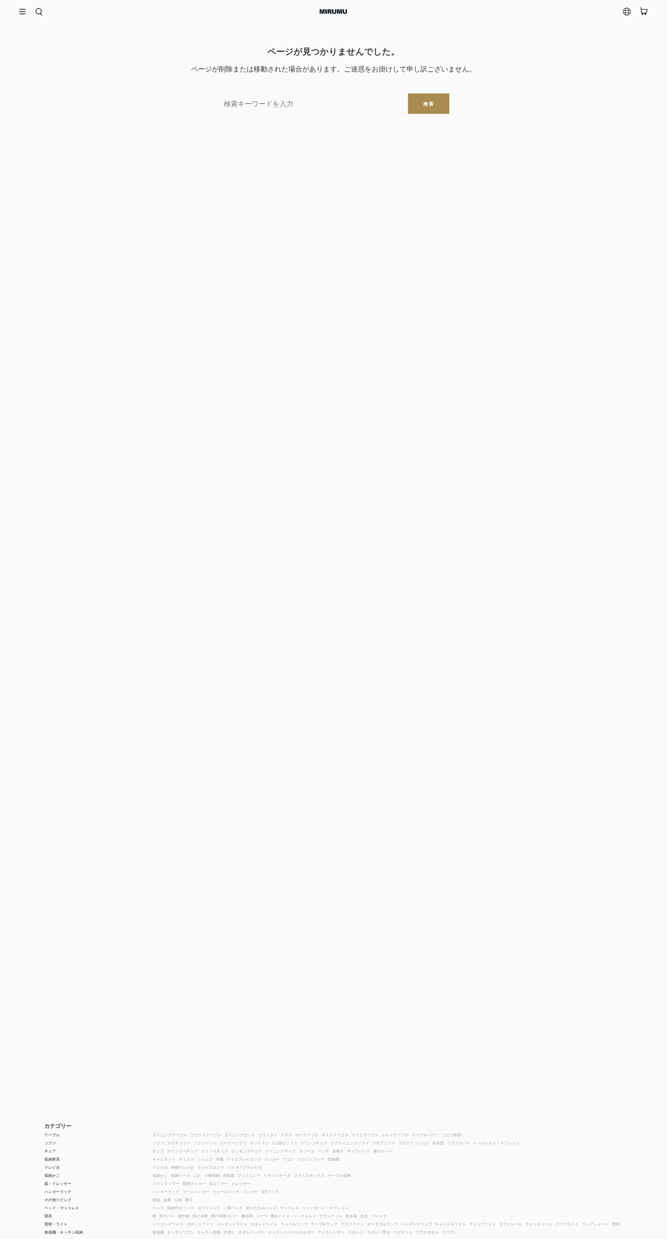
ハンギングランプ (416, 1224)
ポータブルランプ (382, 1224)
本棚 (219, 1159)
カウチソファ (178, 1143)
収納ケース (180, 1175)
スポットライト (199, 1224)
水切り (229, 1232)
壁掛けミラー (194, 1183)
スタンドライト (264, 1224)
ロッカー (272, 1159)
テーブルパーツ (425, 1134)
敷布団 (247, 1216)
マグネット (403, 1232)
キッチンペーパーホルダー (291, 1232)
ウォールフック (226, 1191)
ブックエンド (249, 1175)
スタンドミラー (165, 1183)
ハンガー (250, 1191)
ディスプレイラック (244, 1159)
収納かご (52, 1175)
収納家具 (52, 1159)
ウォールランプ (294, 1224)
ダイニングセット (239, 1134)
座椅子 (338, 1151)
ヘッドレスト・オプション (496, 1143)
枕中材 (184, 1216)
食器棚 (158, 1232)
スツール (307, 1151)
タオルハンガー (251, 1232)
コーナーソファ (233, 1143)
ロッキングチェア (246, 1151)
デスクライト (352, 1224)
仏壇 (178, 1199)
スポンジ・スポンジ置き (369, 1232)
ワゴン (289, 1159)
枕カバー (167, 1216)
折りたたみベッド (261, 1207)
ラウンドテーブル (205, 1134)
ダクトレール (510, 1224)
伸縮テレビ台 (182, 1167)
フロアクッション (413, 1143)
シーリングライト (167, 1224)
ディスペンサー (331, 1232)
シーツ (261, 1216)
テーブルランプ (324, 1224)
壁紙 (156, 1199)
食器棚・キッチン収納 (63, 1232)
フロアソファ (383, 1143)
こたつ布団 (451, 1134)
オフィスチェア (214, 1151)
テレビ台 (52, 1167)
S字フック (270, 1191)
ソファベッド (205, 1143)
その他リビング (57, 1199)
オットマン (259, 1143)
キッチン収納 (208, 1232)
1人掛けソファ (284, 1143)
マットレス (289, 1207)
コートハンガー (196, 1191)
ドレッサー (241, 1183)
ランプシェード (595, 1224)
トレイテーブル (395, 1134)
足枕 (364, 1216)
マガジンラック (311, 1159)
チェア (50, 1151)
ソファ (50, 1143)
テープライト (567, 1224)
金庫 (167, 1199)
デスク (286, 1134)
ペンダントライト (232, 1224)
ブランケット (330, 1216)
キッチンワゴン (180, 1232)
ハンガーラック (57, 1191)
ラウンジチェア (313, 1143)
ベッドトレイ (304, 1216)
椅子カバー (383, 1151)
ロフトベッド (208, 1207)
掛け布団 (200, 1216)
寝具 (48, 1216)
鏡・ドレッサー (57, 1183)
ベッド (158, 1207)
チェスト (186, 1159)
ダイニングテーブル (169, 1134)
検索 (428, 104)
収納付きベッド (180, 1207)
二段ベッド (233, 1207)
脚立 (189, 1199)
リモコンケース (277, 1175)
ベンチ (323, 1151)
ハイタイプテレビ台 (244, 1167)
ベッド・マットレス (61, 1207)
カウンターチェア (182, 1151)
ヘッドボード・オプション (325, 1207)
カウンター (268, 1134)
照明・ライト (56, 1224)
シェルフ (205, 1159)
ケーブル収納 (339, 1175)
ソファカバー (458, 1143)
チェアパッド (358, 1151)
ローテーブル (306, 1134)
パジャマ (378, 1216)
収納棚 (333, 1159)
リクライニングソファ (349, 1143)
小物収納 (212, 1175)
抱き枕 (351, 1216)
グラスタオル (427, 1232)
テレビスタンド (210, 1167)
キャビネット (164, 1159)
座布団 (438, 1143)
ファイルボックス (309, 1175)
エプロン (449, 1232)
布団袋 (228, 1175)
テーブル (52, 1134)
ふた (197, 1175)
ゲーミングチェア (280, 1151)
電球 (616, 1224)
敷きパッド (280, 1216)
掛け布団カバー (224, 1216)
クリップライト (482, 1224)
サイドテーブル (365, 1134)
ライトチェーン (538, 1224)
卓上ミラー (218, 1183)
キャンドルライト (450, 1224)
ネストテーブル (335, 1134)
